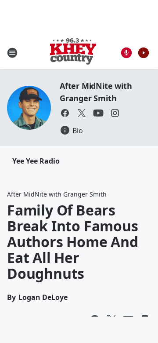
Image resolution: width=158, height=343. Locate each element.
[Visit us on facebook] (65, 113)
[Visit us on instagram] (115, 113)
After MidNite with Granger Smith (57, 194)
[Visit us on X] (81, 113)
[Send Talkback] (126, 52)
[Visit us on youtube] (98, 113)
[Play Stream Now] (143, 52)
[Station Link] (73, 52)
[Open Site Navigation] (12, 52)
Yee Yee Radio (36, 161)
